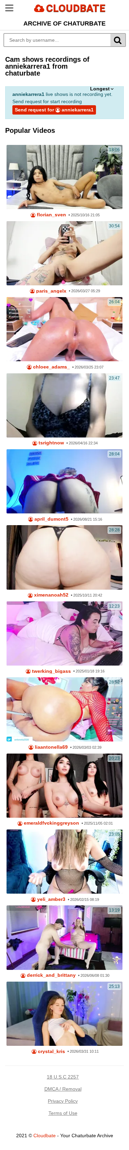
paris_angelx (50, 291)
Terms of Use (63, 1113)
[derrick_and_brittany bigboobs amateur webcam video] (64, 937)
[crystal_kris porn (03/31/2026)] (64, 1014)
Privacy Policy (63, 1101)
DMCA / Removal (63, 1089)
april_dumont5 (50, 519)
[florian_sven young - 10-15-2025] (64, 177)
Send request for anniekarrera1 (54, 109)
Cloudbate (44, 1135)
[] (118, 40)
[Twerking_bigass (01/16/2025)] (64, 633)
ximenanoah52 (50, 595)
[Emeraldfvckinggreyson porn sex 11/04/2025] (64, 786)
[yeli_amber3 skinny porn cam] (64, 861)
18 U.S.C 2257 (63, 1077)
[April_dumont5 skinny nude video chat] (64, 481)
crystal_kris (50, 1051)
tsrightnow (50, 442)
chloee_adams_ (51, 367)
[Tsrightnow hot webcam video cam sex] (64, 405)
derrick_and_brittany (50, 975)
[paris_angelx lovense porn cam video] (64, 253)
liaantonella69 (50, 747)
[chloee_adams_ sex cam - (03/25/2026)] (64, 329)
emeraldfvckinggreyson (50, 823)
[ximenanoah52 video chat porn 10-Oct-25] (64, 557)
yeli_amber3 (50, 899)
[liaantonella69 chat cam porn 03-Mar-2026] (64, 709)
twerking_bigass (51, 671)
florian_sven (50, 214)
